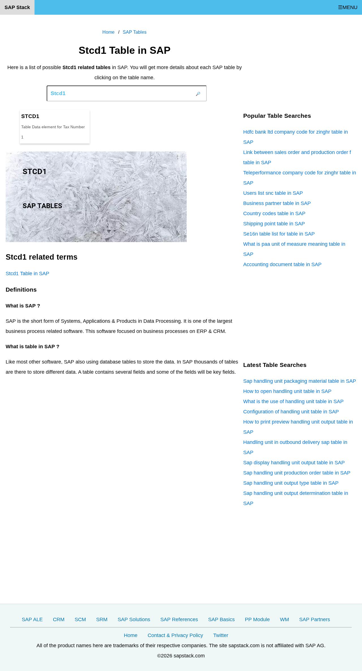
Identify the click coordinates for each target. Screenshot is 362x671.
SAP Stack (17, 7)
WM (284, 619)
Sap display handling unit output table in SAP (294, 462)
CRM (58, 619)
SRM (101, 619)
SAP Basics (221, 619)
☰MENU (347, 7)
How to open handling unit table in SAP (287, 391)
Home (130, 635)
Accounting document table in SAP (282, 264)
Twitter (220, 635)
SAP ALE (32, 619)
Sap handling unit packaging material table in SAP (299, 381)
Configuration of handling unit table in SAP (291, 411)
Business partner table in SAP (277, 203)
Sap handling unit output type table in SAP (291, 483)
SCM (80, 619)
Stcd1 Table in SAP (27, 273)
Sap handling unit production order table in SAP (296, 473)
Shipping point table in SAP (274, 223)
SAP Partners (314, 619)
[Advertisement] (299, 65)
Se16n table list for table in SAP (279, 234)
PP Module (257, 619)
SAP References (179, 619)
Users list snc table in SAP (273, 193)
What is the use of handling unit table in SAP (293, 401)
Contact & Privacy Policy (175, 635)
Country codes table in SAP (274, 213)
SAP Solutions (134, 619)
